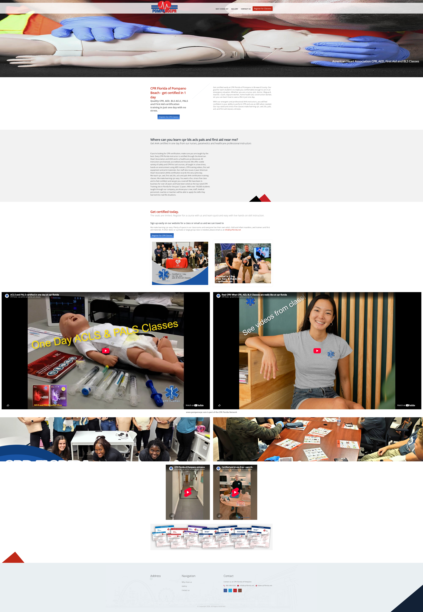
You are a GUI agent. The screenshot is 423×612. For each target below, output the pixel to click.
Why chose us (187, 582)
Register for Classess (262, 8)
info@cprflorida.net (233, 230)
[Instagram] (240, 590)
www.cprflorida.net (265, 585)
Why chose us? (222, 9)
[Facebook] (225, 590)
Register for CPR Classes (168, 117)
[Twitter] (230, 590)
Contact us (246, 9)
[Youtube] (235, 590)
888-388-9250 (230, 585)
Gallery (234, 9)
